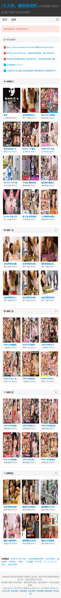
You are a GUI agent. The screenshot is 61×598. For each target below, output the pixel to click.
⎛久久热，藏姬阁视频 (18, 5)
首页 (4, 19)
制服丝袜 (45, 219)
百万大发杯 (50, 558)
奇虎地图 (40, 590)
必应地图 (31, 590)
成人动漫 (7, 219)
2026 (18, 117)
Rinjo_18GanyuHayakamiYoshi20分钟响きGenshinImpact (30, 47)
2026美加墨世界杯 (36, 558)
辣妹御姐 (26, 185)
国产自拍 (7, 266)
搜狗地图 (48, 590)
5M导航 (12, 561)
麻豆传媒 (7, 509)
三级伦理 (7, 117)
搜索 (13, 19)
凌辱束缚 (26, 428)
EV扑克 (38, 561)
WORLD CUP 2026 (18, 558)
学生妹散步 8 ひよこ (15, 64)
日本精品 (26, 219)
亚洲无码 (7, 185)
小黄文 (20, 561)
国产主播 (26, 117)
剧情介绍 (7, 543)
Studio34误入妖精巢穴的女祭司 (17, 216)
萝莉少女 (7, 151)
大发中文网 (12, 564)
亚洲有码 (26, 151)
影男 (5, 115)
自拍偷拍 (45, 117)
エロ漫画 (29, 561)
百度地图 (14, 590)
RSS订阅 (6, 590)
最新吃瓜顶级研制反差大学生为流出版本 (39, 506)
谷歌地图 (23, 590)
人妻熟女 (7, 347)
